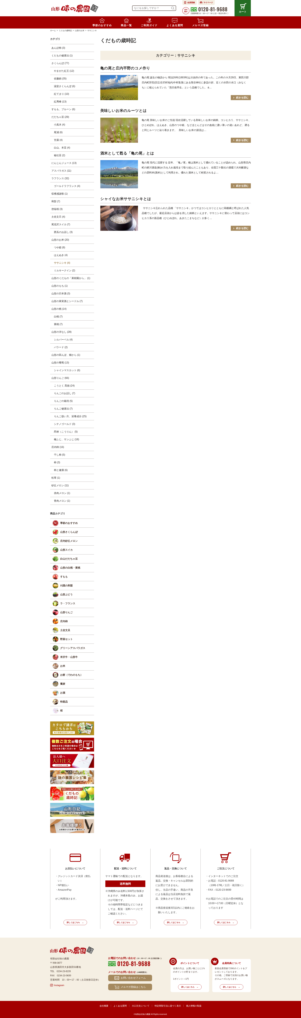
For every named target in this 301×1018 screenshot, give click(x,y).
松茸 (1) (55, 477)
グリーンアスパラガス (72, 648)
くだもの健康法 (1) (62, 55)
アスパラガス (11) (61, 170)
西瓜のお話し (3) (63, 232)
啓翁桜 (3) (57, 209)
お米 (62, 666)
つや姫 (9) (59, 247)
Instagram (59, 985)
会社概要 (104, 1006)
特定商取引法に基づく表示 (168, 1006)
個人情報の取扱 (193, 1006)
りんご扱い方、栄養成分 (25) (70, 416)
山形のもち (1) (59, 286)
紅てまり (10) (61, 94)
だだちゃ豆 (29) (60, 117)
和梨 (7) (55, 201)
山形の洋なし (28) (61, 332)
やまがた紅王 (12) (64, 71)
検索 (172, 8)
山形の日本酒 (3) (60, 293)
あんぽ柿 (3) (58, 48)
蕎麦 (62, 683)
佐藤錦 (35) (60, 78)
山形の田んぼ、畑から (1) (65, 355)
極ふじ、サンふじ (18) (66, 439)
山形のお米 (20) (60, 239)
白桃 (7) (58, 316)
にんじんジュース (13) (64, 163)
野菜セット (66, 639)
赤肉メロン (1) (62, 493)
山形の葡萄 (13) (60, 362)
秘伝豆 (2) (59, 155)
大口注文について (140, 1006)
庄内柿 (64, 621)
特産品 (64, 701)
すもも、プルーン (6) (63, 109)
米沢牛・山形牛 (69, 657)
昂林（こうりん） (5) (66, 431)
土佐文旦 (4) (58, 216)
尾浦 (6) (58, 132)
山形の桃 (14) (58, 309)
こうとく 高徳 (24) (64, 385)
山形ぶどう (66, 594)
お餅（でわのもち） (71, 674)
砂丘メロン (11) (60, 485)
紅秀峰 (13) (60, 101)
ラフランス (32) (60, 178)
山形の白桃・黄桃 (70, 567)
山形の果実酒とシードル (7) (67, 301)
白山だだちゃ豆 (69, 558)
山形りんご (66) (60, 378)
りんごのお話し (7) (64, 393)
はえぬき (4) (61, 255)
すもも (64, 576)
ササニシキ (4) (62, 262)
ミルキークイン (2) (64, 270)
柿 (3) (57, 462)
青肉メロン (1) (62, 500)
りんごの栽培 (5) (63, 401)
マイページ (208, 2)
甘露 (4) (58, 140)
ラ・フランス (67, 603)
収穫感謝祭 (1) (59, 193)
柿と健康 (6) (61, 470)
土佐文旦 (65, 630)
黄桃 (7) (58, 324)
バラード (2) (61, 347)
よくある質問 (120, 1006)
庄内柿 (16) (57, 447)
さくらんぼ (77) (60, 63)
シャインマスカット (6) (67, 370)
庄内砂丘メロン (69, 541)
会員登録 (191, 2)
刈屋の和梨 (66, 585)
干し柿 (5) (59, 454)
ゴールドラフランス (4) (67, 186)
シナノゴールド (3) (64, 424)
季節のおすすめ (69, 523)
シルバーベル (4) (63, 339)
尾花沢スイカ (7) (60, 224)
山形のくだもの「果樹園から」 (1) (70, 278)
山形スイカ (66, 549)
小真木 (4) (59, 124)
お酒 (62, 692)
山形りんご (66, 612)
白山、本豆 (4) (62, 147)
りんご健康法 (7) (63, 408)
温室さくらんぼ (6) (64, 86)
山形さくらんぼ (69, 532)
